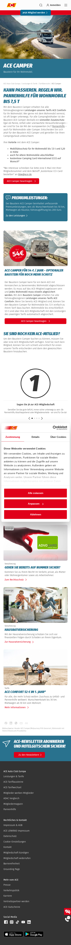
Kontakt (7, 847)
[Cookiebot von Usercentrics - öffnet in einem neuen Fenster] (52, 428)
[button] (17, 215)
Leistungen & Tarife (13, 776)
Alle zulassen (35, 492)
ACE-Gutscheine (11, 907)
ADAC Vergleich (11, 798)
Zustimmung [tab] (12, 436)
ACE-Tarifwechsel (12, 787)
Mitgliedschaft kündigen (16, 852)
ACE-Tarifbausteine (13, 781)
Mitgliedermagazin (13, 804)
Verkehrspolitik (11, 890)
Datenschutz (10, 836)
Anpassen (33, 503)
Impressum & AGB (12, 825)
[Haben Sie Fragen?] (67, 918)
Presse (7, 885)
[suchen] (41, 5)
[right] (42, 418)
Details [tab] (36, 436)
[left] (29, 418)
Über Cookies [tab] (58, 436)
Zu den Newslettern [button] (28, 754)
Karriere (7, 895)
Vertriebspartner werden (16, 901)
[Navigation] (66, 5)
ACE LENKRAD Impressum (16, 830)
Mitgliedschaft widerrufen (17, 858)
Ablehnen (35, 514)
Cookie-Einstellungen (14, 841)
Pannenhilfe (58, 126)
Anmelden (55, 5)
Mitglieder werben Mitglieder (18, 793)
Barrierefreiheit (11, 863)
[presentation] (35, 567)
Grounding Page (11, 869)
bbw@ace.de (25, 174)
